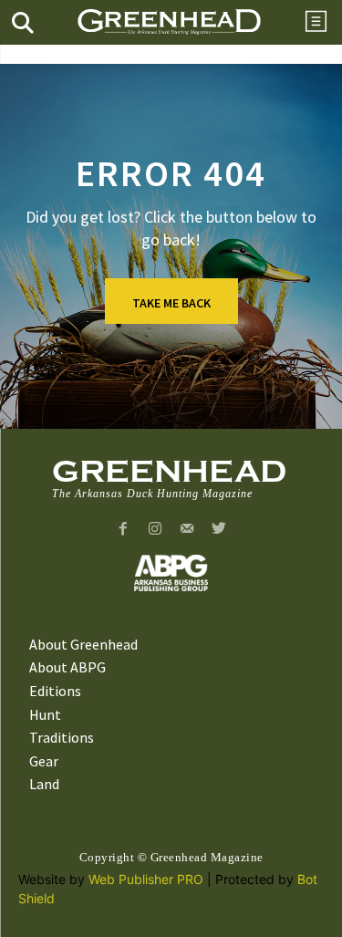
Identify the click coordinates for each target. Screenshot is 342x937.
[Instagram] (155, 529)
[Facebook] (123, 529)
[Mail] (187, 529)
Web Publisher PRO (145, 879)
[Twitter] (218, 529)
